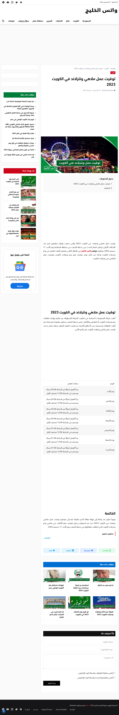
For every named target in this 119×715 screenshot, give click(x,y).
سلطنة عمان (37, 21)
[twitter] (16, 2)
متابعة (20, 286)
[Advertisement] (59, 46)
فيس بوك (87, 550)
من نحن (35, 709)
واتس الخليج (86, 251)
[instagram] (12, 2)
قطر (67, 21)
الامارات (59, 21)
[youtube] (8, 2)
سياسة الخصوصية (46, 709)
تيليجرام (68, 550)
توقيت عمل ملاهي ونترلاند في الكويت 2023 (93, 183)
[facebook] (21, 2)
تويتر (50, 550)
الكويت (113, 72)
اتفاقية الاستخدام (61, 709)
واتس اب (105, 550)
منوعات (11, 21)
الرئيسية (72, 709)
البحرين (49, 21)
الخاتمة (108, 188)
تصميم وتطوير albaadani (78, 705)
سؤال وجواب (23, 21)
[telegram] (3, 2)
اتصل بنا (27, 709)
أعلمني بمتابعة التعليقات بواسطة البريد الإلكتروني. (95, 672)
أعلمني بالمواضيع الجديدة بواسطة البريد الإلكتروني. (95, 677)
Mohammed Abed (107, 90)
